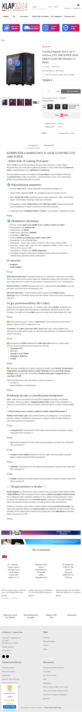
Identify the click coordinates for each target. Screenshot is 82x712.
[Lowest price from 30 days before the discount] (25, 598)
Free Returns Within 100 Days (53, 668)
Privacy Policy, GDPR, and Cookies (55, 687)
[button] (78, 16)
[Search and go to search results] (43, 7)
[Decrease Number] (44, 91)
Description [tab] (33, 145)
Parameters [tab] (49, 145)
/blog (45, 649)
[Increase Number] (53, 91)
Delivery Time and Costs (10, 679)
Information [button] (48, 662)
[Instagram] (7, 656)
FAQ (45, 679)
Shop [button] (45, 632)
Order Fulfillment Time (10, 683)
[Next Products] (76, 568)
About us (46, 637)
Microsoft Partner (49, 641)
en (50, 7)
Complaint (46, 671)
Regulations (47, 683)
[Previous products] (6, 568)
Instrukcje (46, 698)
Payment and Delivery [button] (11, 662)
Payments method (8, 668)
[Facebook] (3, 656)
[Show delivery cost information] (64, 127)
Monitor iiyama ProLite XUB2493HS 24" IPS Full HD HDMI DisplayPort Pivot (40, 591)
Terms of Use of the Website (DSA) (55, 691)
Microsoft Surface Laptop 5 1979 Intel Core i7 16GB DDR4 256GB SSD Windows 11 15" (13, 591)
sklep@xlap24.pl (8, 647)
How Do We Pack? (49, 675)
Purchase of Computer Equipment (55, 695)
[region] (61, 106)
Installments (6, 675)
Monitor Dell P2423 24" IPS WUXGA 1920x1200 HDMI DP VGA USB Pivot (68, 591)
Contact (45, 645)
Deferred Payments (8, 671)
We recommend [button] (41, 549)
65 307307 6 (6, 651)
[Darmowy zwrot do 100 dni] (41, 542)
